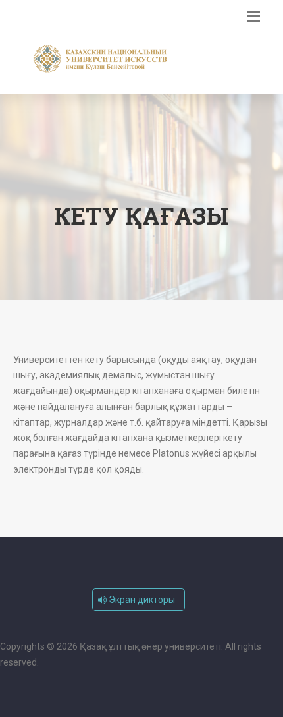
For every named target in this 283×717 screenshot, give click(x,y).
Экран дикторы (141, 599)
